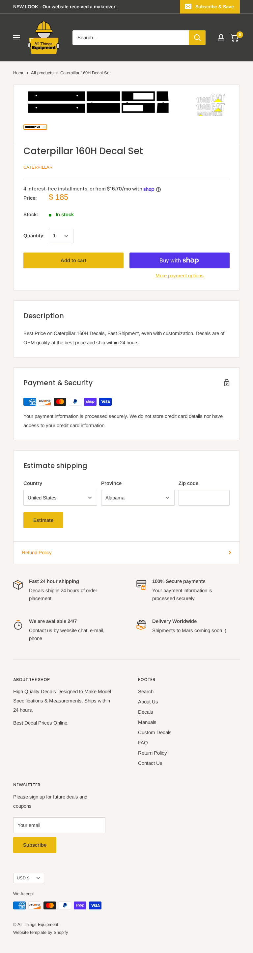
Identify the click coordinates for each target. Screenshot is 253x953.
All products (42, 72)
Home (18, 72)
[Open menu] (16, 37)
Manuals (147, 722)
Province (111, 483)
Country (32, 483)
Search (146, 691)
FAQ (143, 742)
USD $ (23, 877)
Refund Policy (37, 552)
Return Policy (152, 753)
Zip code (188, 483)
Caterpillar (37, 167)
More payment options (179, 275)
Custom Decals (155, 732)
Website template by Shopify (40, 932)
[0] (234, 38)
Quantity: (34, 235)
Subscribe (34, 845)
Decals (145, 712)
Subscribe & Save (214, 6)
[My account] (221, 37)
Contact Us (150, 763)
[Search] (197, 37)
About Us (148, 701)
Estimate (43, 520)
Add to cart (73, 260)
